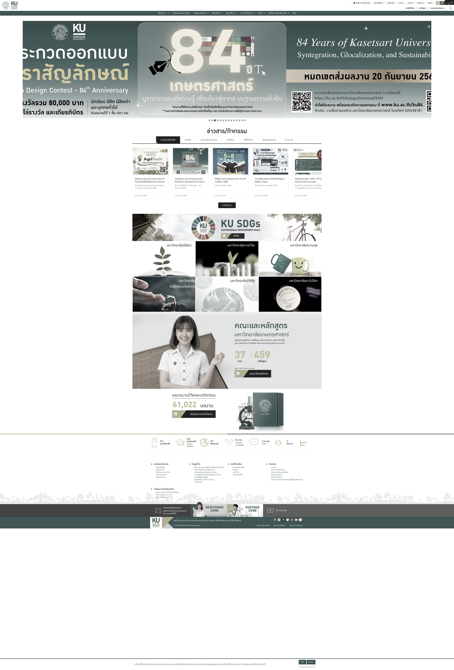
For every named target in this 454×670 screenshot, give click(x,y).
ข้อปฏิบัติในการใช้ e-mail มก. (204, 479)
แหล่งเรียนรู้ (160, 469)
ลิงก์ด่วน (235, 469)
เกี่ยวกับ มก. (162, 13)
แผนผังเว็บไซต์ (238, 474)
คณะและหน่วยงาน (437, 8)
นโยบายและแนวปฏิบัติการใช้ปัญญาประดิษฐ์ (209, 467)
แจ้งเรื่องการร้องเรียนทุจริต (277, 13)
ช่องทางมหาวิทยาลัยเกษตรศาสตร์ (167, 492)
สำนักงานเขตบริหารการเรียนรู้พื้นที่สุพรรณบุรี (286, 479)
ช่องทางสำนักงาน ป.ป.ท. (164, 497)
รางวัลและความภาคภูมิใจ (181, 13)
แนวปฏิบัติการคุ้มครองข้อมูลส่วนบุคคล (207, 474)
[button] (209, 120)
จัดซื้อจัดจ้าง (248, 139)
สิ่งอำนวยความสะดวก (163, 472)
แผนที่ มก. (236, 472)
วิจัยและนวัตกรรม (200, 13)
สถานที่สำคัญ (160, 467)
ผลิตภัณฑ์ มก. (161, 477)
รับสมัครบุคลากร (269, 139)
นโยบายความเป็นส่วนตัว (296, 525)
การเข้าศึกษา (410, 8)
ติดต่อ (260, 13)
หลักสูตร (422, 8)
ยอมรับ (311, 662)
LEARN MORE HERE (307, 666)
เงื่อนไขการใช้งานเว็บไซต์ (263, 525)
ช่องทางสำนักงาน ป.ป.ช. (164, 494)
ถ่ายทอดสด (198, 482)
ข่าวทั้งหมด (226, 205)
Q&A (294, 13)
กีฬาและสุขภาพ (161, 474)
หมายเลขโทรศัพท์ (239, 467)
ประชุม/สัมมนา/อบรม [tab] (209, 139)
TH (438, 2)
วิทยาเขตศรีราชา (276, 477)
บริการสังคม (216, 13)
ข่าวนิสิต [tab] (188, 139)
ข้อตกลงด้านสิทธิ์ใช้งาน (279, 525)
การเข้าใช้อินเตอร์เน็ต (201, 477)
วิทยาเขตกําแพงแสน (278, 469)
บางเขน (273, 467)
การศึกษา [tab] (230, 139)
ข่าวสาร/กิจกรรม (246, 13)
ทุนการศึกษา (230, 13)
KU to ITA (289, 139)
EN (442, 2)
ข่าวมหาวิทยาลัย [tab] (168, 140)
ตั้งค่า (302, 662)
